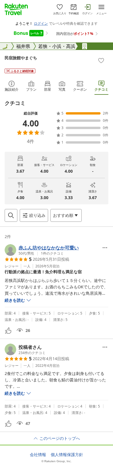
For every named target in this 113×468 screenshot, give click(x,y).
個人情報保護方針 (67, 454)
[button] (42, 250)
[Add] (101, 60)
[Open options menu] (104, 247)
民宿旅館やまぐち (21, 57)
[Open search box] (11, 215)
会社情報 (38, 454)
